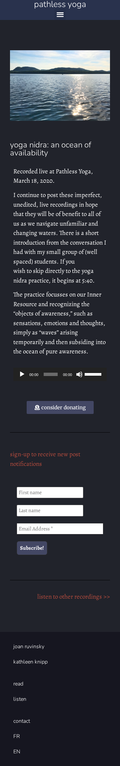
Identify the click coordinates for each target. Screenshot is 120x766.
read (18, 683)
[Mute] (79, 374)
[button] (60, 14)
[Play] (22, 374)
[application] (60, 374)
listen (19, 699)
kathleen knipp (30, 662)
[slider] (94, 374)
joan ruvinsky (28, 646)
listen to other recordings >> (73, 596)
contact (21, 721)
